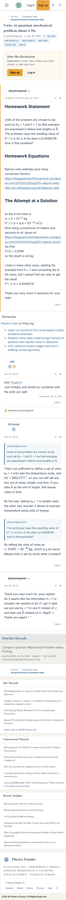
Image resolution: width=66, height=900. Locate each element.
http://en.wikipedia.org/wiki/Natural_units (32, 188)
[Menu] (6, 5)
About (20, 888)
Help (50, 888)
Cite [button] (56, 304)
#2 (60, 374)
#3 (60, 437)
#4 (60, 585)
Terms (29, 888)
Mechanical (12, 40)
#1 (60, 98)
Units (22, 45)
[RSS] (57, 888)
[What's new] (53, 5)
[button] (55, 98)
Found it (16, 382)
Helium (51, 36)
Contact (9, 888)
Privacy (40, 888)
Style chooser (15, 882)
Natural (43, 40)
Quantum (10, 45)
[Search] (60, 5)
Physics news (9, 323)
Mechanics (28, 40)
